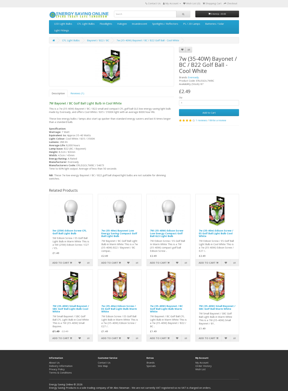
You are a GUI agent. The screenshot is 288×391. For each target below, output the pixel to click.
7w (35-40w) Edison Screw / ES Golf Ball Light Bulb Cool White (216, 233)
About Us (54, 362)
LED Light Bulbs (63, 23)
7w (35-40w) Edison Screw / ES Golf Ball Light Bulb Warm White (119, 308)
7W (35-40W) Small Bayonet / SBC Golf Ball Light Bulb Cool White (70, 308)
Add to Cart (209, 112)
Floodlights (106, 23)
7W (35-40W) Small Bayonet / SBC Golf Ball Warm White (217, 307)
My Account (201, 362)
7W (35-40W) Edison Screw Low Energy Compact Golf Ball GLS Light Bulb (166, 233)
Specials (151, 366)
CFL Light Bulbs (86, 23)
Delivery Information (60, 366)
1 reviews (201, 120)
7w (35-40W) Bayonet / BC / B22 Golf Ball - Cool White (147, 40)
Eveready (193, 77)
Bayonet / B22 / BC (98, 40)
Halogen (122, 23)
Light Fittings (61, 30)
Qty (180, 97)
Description (58, 93)
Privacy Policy (57, 369)
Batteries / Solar (214, 23)
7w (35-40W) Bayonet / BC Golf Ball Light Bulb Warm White (166, 308)
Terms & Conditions (60, 372)
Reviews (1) (77, 93)
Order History (203, 366)
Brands (150, 362)
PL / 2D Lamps (191, 23)
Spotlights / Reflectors (165, 23)
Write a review (217, 120)
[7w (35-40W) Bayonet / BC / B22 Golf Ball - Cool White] (111, 66)
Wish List (200, 369)
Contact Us (104, 362)
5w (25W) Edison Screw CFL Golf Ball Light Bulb (69, 232)
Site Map (103, 366)
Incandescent (139, 23)
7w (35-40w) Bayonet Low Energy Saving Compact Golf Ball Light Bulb (119, 233)
